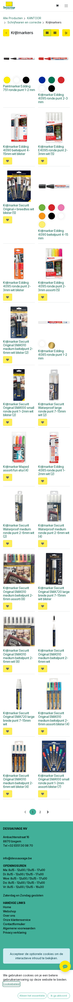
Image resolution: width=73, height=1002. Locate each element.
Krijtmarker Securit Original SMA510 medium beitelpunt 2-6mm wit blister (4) (18, 781)
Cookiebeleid (11, 983)
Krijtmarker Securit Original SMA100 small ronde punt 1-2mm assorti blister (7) (53, 781)
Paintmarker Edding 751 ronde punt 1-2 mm (19, 88)
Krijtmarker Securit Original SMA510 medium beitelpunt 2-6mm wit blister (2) (18, 347)
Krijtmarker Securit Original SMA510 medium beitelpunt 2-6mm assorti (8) (18, 593)
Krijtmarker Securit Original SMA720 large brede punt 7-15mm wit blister (54, 593)
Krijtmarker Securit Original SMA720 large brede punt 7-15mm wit (18, 718)
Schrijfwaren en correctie (24, 22)
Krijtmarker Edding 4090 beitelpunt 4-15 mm (53, 234)
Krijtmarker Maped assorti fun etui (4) (16, 468)
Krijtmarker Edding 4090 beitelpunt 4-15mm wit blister (16, 150)
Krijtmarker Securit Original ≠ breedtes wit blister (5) (18, 209)
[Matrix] (47, 32)
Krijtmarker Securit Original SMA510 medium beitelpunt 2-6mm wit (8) (18, 656)
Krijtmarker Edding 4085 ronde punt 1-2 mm (52, 354)
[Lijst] (55, 32)
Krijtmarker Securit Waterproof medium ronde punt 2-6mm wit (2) (18, 531)
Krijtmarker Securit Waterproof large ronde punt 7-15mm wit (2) (52, 409)
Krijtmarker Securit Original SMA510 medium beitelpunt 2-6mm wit (53, 656)
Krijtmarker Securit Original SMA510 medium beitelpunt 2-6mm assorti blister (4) (53, 718)
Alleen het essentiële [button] (32, 995)
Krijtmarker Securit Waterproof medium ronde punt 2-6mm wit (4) (53, 531)
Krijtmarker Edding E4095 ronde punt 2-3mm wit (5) (53, 150)
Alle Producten (13, 18)
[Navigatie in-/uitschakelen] (66, 6)
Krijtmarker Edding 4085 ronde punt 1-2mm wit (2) (51, 470)
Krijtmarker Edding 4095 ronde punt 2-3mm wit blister (17, 286)
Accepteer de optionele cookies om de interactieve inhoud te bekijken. (36, 956)
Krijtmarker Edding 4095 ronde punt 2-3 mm (53, 98)
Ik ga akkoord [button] (59, 995)
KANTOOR (34, 18)
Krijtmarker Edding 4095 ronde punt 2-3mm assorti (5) (52, 286)
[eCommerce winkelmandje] (57, 5)
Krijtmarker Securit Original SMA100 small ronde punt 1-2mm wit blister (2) (18, 409)
